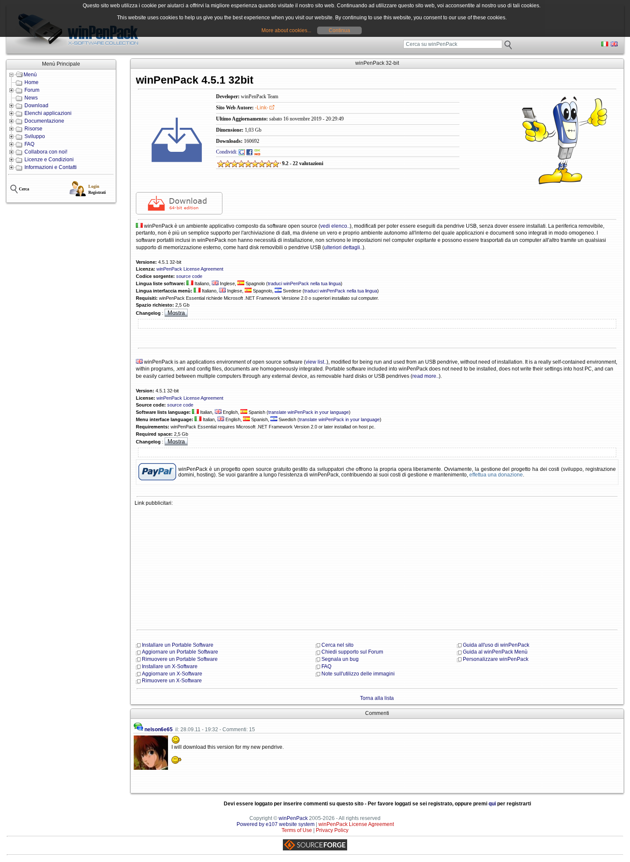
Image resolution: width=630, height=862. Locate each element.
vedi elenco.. (335, 226)
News (31, 98)
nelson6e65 (158, 729)
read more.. (425, 376)
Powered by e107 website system (276, 824)
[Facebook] (249, 152)
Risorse (33, 129)
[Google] (242, 152)
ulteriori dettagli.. (343, 247)
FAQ (29, 144)
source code (189, 276)
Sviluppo (34, 136)
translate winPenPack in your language (308, 412)
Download (36, 105)
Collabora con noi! (45, 152)
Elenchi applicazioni (48, 113)
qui (492, 804)
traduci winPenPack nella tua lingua (304, 283)
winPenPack (293, 818)
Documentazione (44, 121)
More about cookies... (286, 30)
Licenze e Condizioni (49, 160)
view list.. (316, 362)
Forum (31, 90)
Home (31, 82)
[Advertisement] (377, 567)
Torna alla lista (377, 698)
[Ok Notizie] (257, 152)
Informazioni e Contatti (50, 167)
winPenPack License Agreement (189, 268)
